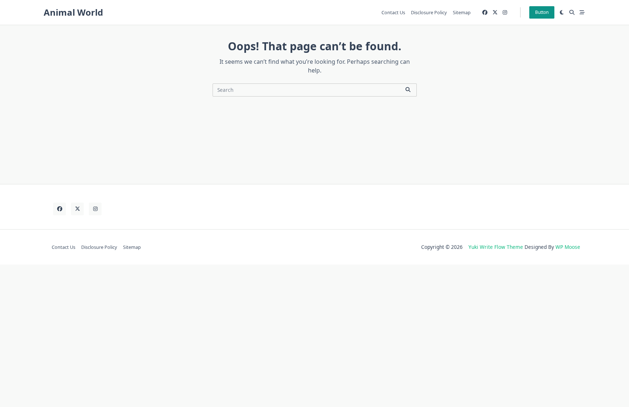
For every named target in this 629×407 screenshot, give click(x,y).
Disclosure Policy (429, 12)
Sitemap (462, 12)
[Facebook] (484, 12)
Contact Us (393, 12)
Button (542, 12)
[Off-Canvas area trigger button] (582, 12)
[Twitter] (495, 12)
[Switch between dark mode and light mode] (562, 12)
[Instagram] (505, 12)
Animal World (73, 12)
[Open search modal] (571, 12)
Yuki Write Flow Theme (495, 246)
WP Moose (567, 246)
